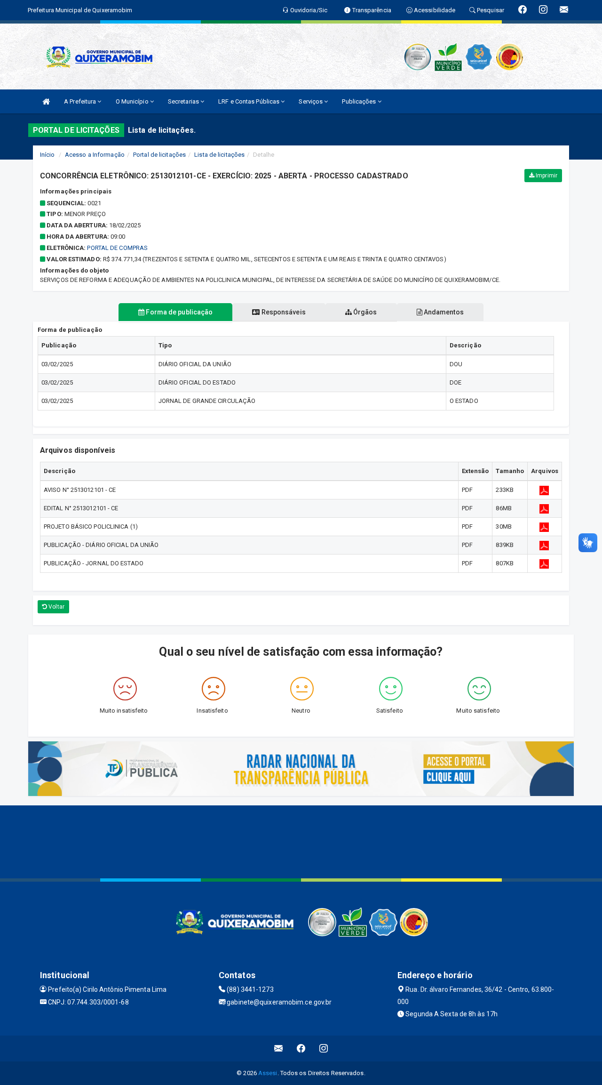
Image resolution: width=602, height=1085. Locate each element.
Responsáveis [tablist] (282, 312)
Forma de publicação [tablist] (178, 312)
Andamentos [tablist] (443, 312)
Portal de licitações (159, 154)
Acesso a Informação (95, 154)
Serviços (311, 101)
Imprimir (545, 175)
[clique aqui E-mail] (278, 1048)
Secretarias (184, 101)
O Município (133, 101)
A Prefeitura (80, 101)
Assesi (267, 1073)
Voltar (55, 606)
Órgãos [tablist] (364, 312)
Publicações (359, 101)
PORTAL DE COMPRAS (117, 247)
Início (47, 154)
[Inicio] (46, 101)
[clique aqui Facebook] (301, 1048)
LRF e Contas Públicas (249, 101)
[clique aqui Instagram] (324, 1048)
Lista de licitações (219, 154)
